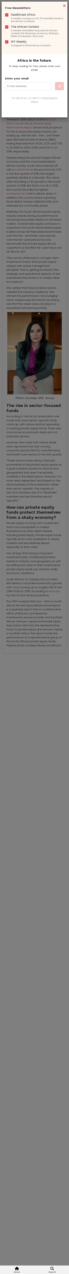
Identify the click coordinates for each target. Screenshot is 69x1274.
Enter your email (17, 78)
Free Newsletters (17, 8)
